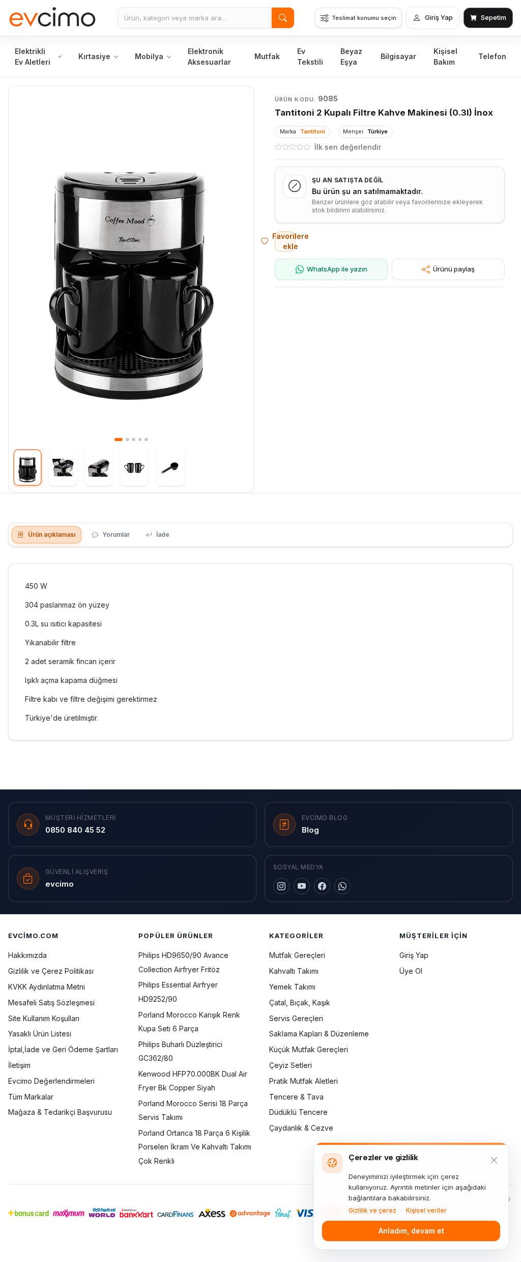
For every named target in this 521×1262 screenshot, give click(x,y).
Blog (310, 830)
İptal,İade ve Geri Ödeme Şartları (63, 1049)
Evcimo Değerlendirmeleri (51, 1081)
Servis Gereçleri (296, 1018)
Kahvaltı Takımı (294, 971)
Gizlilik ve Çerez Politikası (51, 971)
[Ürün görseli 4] (134, 467)
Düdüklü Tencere (298, 1112)
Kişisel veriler (426, 1210)
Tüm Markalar (30, 1096)
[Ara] (283, 18)
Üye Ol (410, 971)
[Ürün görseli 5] (170, 467)
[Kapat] (494, 1160)
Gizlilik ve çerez (372, 1210)
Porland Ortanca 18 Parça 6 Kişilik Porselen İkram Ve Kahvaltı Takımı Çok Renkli (194, 1147)
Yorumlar (116, 534)
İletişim (19, 1065)
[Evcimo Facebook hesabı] (322, 886)
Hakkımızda (27, 955)
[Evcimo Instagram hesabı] (281, 886)
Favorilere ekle (285, 241)
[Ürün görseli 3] (98, 467)
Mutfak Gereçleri (297, 955)
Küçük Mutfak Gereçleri (308, 1049)
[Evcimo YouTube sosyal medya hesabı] (302, 886)
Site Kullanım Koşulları (43, 1018)
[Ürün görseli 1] (27, 467)
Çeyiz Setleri (290, 1065)
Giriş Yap (413, 955)
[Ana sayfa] (52, 18)
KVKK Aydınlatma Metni (46, 986)
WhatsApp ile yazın (337, 269)
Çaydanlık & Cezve (301, 1127)
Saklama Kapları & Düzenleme (319, 1033)
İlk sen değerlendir (347, 147)
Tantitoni (312, 131)
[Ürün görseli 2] (63, 467)
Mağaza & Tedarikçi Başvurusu (60, 1112)
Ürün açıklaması (51, 534)
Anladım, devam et (411, 1230)
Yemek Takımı (292, 986)
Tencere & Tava (296, 1096)
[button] (131, 268)
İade (162, 534)
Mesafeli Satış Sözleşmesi (51, 1002)
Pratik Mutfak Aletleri (303, 1081)
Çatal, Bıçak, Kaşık (299, 1002)
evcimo (59, 884)
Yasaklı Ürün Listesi (39, 1033)
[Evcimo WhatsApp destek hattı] (342, 886)
